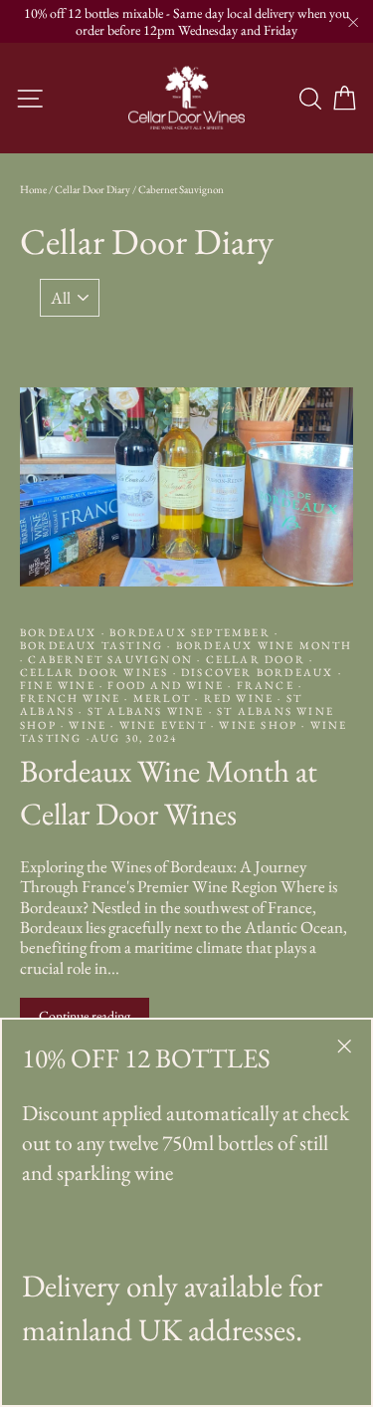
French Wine (72, 698)
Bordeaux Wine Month (262, 645)
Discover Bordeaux (257, 672)
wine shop (258, 725)
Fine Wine (59, 685)
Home (33, 189)
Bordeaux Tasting (93, 645)
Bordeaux (60, 632)
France (265, 685)
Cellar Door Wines (96, 672)
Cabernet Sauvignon (110, 659)
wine (87, 725)
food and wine (165, 685)
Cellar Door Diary (92, 189)
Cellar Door (255, 659)
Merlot (162, 698)
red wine (238, 698)
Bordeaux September (190, 632)
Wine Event (163, 725)
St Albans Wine (146, 711)
